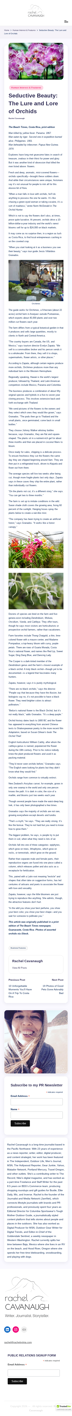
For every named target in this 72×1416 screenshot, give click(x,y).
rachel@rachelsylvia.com (18, 1342)
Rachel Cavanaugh (27, 961)
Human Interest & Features (26, 87)
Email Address (20, 1096)
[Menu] (66, 21)
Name (15, 1109)
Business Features (18, 948)
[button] (19, 968)
